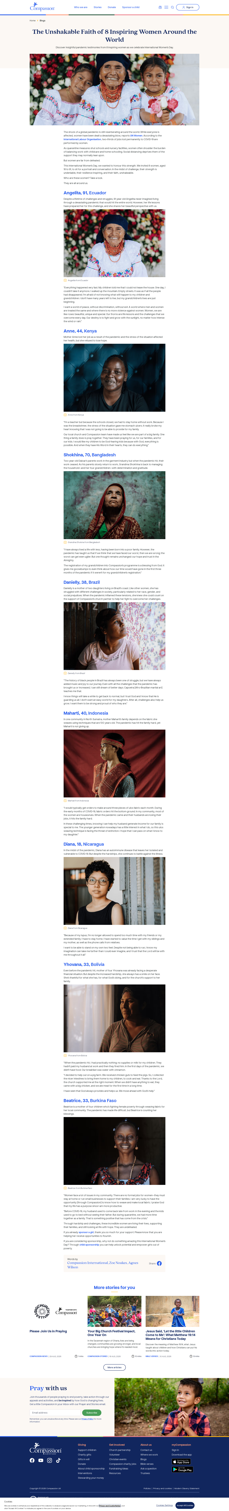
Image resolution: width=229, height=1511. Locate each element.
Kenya (90, 331)
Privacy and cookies (162, 1488)
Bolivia (97, 964)
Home (33, 20)
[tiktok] (58, 1460)
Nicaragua (93, 844)
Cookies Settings (164, 1505)
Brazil (94, 582)
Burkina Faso (103, 1100)
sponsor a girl (86, 1232)
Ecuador (97, 193)
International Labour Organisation (82, 139)
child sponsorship (89, 1244)
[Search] (172, 7)
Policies (147, 1488)
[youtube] (40, 1460)
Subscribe (91, 1412)
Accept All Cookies (185, 1505)
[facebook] (32, 1460)
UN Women (136, 135)
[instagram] (49, 1460)
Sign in (189, 7)
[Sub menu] (166, 7)
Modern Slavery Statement (186, 1488)
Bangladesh (104, 455)
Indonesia (98, 713)
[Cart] (160, 7)
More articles (115, 1367)
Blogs (42, 20)
